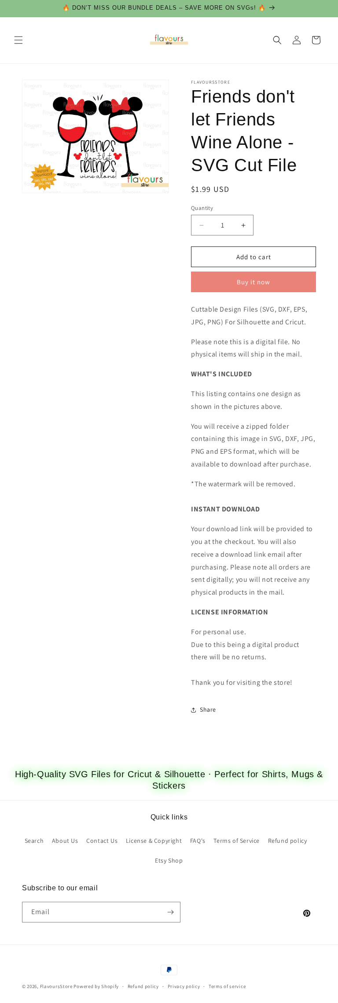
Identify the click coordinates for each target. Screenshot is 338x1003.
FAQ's (198, 841)
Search (34, 841)
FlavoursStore (56, 986)
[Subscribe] (170, 912)
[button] (18, 40)
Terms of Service (236, 841)
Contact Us (102, 841)
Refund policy (287, 841)
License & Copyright (154, 841)
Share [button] (208, 709)
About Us (65, 841)
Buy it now (253, 282)
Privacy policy (184, 986)
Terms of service (227, 986)
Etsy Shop (169, 860)
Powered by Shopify (96, 986)
